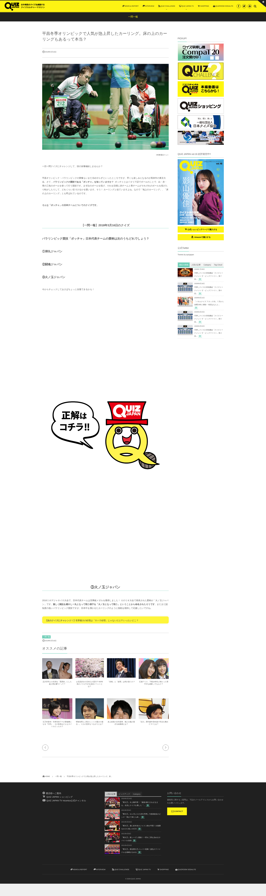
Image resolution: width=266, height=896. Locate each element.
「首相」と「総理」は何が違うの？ (121, 682)
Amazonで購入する (202, 237)
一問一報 (46, 637)
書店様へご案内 (53, 793)
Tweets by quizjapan (186, 255)
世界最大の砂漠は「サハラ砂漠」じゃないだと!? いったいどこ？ (107, 620)
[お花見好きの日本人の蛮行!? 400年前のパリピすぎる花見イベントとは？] (89, 676)
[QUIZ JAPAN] (25, 6)
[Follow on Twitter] (244, 6)
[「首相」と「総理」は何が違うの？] (121, 676)
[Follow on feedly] (250, 6)
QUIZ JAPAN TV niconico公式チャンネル (66, 800)
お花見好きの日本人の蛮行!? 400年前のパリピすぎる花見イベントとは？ (89, 684)
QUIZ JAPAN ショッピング (59, 797)
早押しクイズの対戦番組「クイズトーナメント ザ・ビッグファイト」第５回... (208, 319)
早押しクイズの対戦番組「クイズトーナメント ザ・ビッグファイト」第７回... (208, 276)
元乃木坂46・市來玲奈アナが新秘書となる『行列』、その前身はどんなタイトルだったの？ (57, 724)
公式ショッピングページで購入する (202, 229)
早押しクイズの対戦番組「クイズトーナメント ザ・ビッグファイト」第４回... (208, 333)
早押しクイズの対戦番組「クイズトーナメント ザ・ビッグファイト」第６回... (208, 290)
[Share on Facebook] (239, 6)
